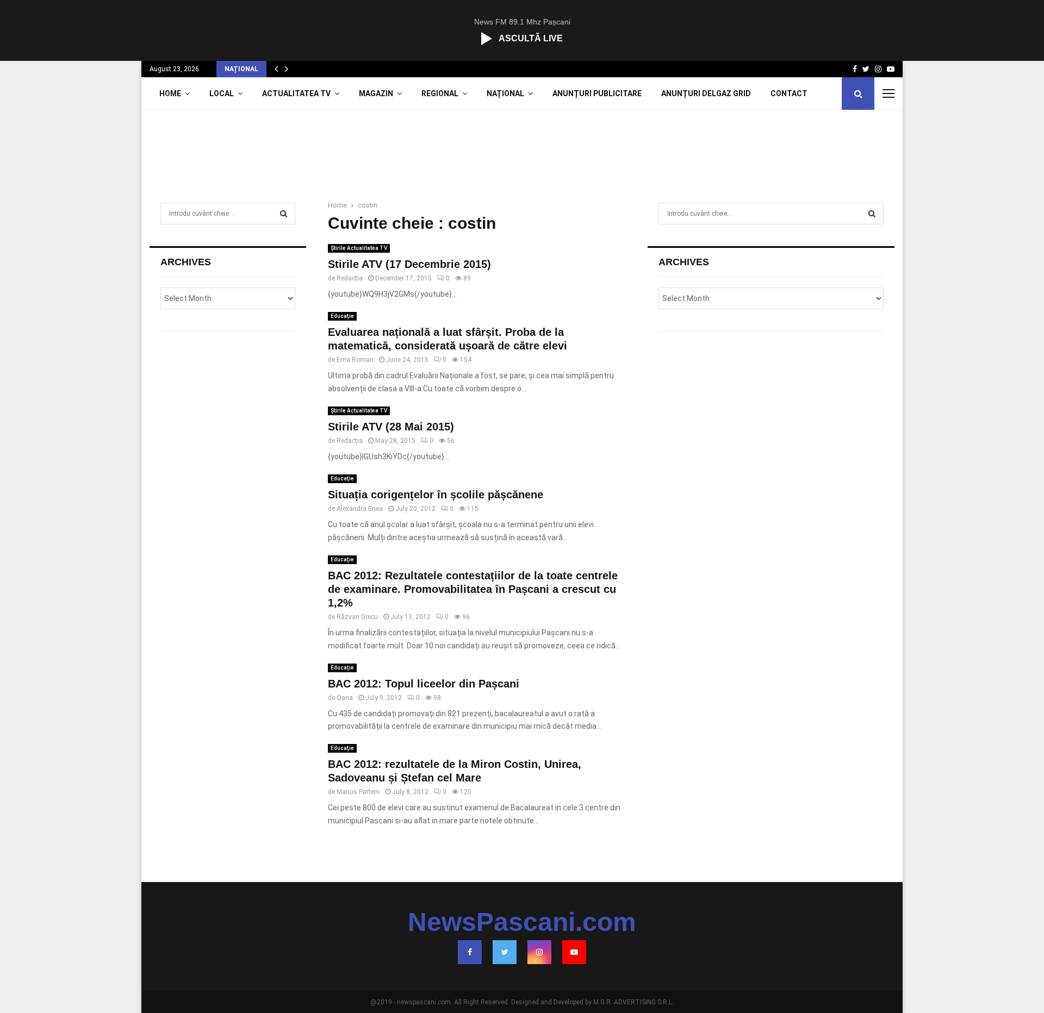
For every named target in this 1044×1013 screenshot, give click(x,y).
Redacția (350, 278)
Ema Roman (355, 360)
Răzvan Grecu (357, 617)
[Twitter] (505, 952)
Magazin (376, 93)
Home (170, 93)
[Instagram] (539, 952)
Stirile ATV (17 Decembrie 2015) (409, 264)
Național (505, 93)
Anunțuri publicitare (597, 93)
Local (221, 93)
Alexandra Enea (360, 508)
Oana (345, 698)
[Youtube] (574, 952)
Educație (342, 316)
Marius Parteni (358, 792)
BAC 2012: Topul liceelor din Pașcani (423, 684)
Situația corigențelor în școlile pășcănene (435, 495)
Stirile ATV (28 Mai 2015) (391, 427)
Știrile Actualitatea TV (359, 248)
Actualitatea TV (296, 93)
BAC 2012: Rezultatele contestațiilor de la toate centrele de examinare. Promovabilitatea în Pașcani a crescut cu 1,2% (473, 589)
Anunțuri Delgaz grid (706, 93)
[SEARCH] (283, 213)
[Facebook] (470, 952)
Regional (439, 93)
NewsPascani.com (522, 922)
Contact (788, 93)
